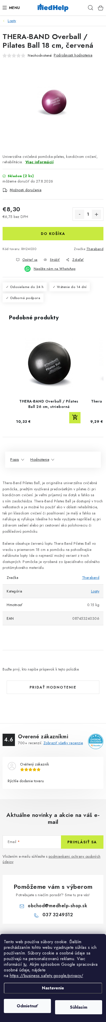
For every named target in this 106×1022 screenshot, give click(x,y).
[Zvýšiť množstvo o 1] (96, 214)
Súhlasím (78, 1007)
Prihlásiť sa (82, 842)
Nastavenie (53, 988)
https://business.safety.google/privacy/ (46, 976)
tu (25, 964)
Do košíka (53, 233)
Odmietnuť (27, 1006)
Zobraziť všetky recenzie (63, 743)
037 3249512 (57, 914)
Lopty (95, 591)
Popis (14, 459)
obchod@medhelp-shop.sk (57, 905)
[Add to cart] (75, 417)
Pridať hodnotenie (53, 687)
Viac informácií (39, 162)
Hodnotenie (39, 459)
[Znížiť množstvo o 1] (79, 214)
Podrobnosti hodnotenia (73, 55)
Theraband (95, 248)
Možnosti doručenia (25, 190)
